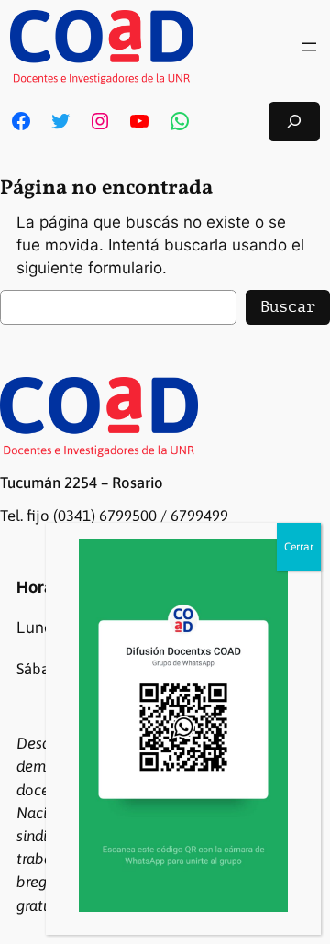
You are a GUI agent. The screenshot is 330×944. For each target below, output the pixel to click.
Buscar (287, 307)
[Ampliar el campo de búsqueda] (294, 121)
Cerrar (299, 546)
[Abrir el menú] (309, 47)
